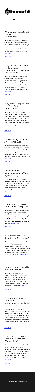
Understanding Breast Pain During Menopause (16, 205)
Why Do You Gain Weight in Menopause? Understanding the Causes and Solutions (17, 69)
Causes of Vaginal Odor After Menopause (15, 140)
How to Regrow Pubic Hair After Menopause (17, 268)
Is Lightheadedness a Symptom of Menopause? (17, 237)
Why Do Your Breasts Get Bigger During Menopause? (16, 34)
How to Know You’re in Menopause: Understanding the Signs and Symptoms (16, 301)
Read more (7, 53)
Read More (7, 56)
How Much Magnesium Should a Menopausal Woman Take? (15, 338)
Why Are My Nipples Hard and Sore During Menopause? (16, 106)
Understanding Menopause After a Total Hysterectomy (16, 173)
